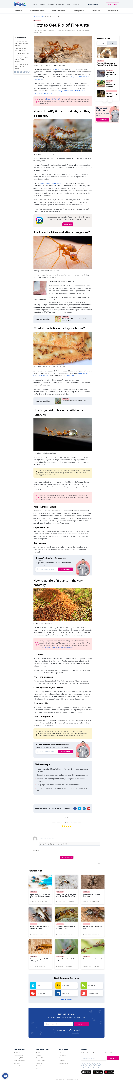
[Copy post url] (29, 72)
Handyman (62, 1058)
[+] (66, 844)
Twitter (18, 72)
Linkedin (21, 72)
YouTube (88, 1065)
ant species (59, 69)
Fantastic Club (60, 4)
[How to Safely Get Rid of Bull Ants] (58, 401)
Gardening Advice (58, 10)
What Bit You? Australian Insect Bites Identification (75, 320)
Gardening (62, 1060)
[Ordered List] (51, 844)
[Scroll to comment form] (27, 72)
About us (38, 1055)
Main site (35, 4)
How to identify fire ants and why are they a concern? (22, 43)
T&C (37, 1068)
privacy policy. (75, 1033)
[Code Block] (58, 844)
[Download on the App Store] (86, 1072)
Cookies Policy (40, 1060)
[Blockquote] (56, 844)
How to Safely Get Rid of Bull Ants (74, 401)
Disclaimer (39, 1063)
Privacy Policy (40, 1058)
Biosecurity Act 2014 (53, 99)
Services (42, 4)
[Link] (61, 844)
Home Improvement (37, 10)
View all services (66, 1000)
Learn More (68, 224)
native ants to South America (50, 183)
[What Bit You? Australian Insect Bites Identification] (58, 319)
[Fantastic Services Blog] (20, 4)
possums (70, 376)
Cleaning (61, 1052)
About (68, 4)
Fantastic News (113, 10)
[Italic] (43, 844)
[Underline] (46, 844)
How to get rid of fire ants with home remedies (21, 59)
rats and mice (44, 376)
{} (63, 844)
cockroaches (83, 373)
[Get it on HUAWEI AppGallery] (109, 1072)
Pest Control (62, 1055)
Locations (51, 4)
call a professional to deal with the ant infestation (57, 647)
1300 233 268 (93, 4)
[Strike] (48, 844)
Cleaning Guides (78, 10)
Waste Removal (63, 1063)
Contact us (76, 4)
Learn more (103, 120)
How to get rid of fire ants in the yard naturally (21, 66)
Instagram (93, 1065)
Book (113, 4)
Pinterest (24, 72)
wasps (35, 376)
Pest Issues (96, 10)
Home (35, 16)
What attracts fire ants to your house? (22, 54)
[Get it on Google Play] (98, 1072)
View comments (66, 857)
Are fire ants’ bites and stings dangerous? (22, 49)
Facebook (15, 72)
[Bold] (41, 844)
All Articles (19, 10)
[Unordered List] (53, 844)
